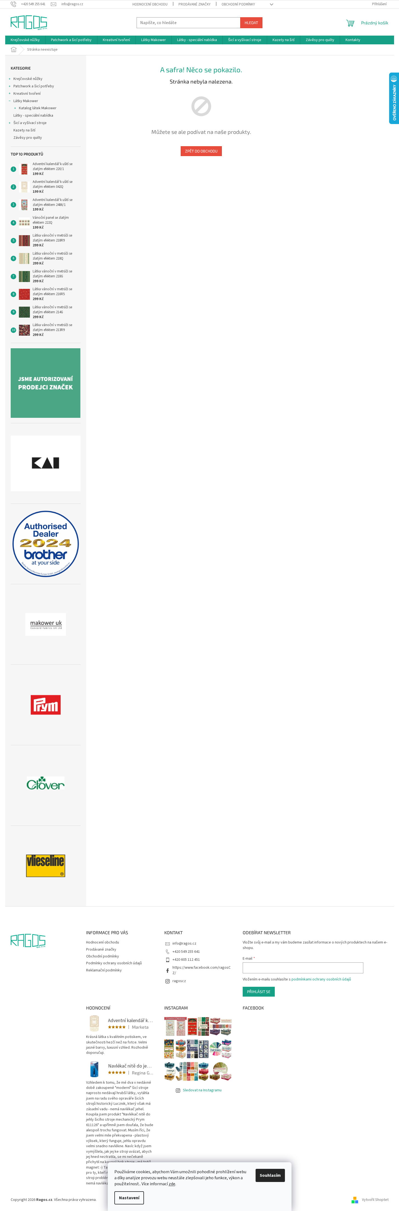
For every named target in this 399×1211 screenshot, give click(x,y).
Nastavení (129, 1198)
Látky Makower (25, 101)
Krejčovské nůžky (28, 79)
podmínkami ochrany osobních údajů (321, 979)
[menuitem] (25, 40)
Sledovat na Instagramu (202, 1090)
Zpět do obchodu (201, 151)
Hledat (251, 22)
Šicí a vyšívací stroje (30, 123)
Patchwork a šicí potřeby (33, 86)
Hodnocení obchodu (150, 4)
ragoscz (179, 981)
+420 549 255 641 (186, 951)
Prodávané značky (195, 4)
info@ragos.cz (184, 943)
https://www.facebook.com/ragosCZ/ (201, 970)
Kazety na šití (24, 130)
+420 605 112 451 (186, 959)
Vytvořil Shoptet (375, 1200)
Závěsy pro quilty (27, 137)
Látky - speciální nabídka (33, 115)
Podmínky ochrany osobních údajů (114, 963)
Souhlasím (270, 1175)
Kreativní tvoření (27, 93)
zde (172, 1184)
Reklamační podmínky (104, 970)
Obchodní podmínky (238, 4)
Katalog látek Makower (37, 108)
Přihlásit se (258, 991)
